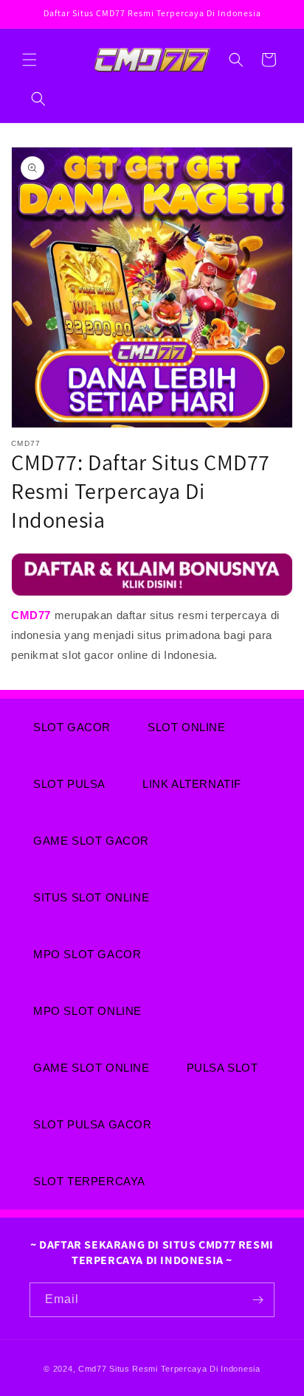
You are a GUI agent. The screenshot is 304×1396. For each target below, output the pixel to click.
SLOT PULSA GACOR (92, 1124)
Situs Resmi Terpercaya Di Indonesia (184, 1368)
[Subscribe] (257, 1299)
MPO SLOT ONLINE (87, 1011)
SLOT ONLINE (187, 727)
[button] (29, 59)
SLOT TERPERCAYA (89, 1181)
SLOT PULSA (69, 784)
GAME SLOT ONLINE (91, 1067)
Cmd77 (92, 1368)
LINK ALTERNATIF (191, 784)
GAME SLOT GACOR (91, 840)
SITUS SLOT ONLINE (91, 897)
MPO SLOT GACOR (87, 954)
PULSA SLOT (222, 1067)
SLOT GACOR (72, 727)
